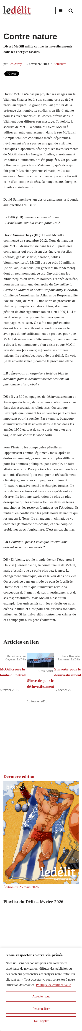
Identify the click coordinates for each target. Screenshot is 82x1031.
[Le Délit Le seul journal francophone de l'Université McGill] (17, 11)
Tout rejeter (41, 1021)
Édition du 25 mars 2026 (21, 887)
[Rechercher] (70, 10)
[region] (41, 989)
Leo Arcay (15, 64)
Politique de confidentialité (53, 985)
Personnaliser (41, 1008)
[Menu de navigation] (60, 10)
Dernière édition (19, 776)
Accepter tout (41, 996)
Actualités (60, 64)
